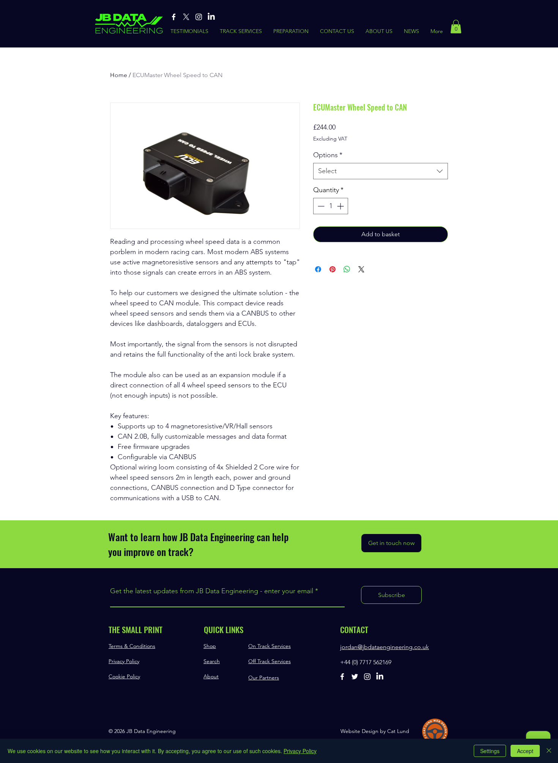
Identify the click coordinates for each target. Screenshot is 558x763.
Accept (525, 751)
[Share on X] (361, 269)
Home (118, 75)
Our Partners (263, 677)
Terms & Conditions (132, 646)
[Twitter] (354, 676)
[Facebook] (173, 17)
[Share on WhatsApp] (347, 269)
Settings (490, 751)
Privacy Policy (124, 661)
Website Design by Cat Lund (374, 731)
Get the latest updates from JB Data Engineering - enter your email (211, 591)
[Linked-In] (211, 17)
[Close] (548, 751)
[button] (456, 26)
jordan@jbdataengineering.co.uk (384, 647)
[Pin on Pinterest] (332, 269)
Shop (209, 646)
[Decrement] (320, 206)
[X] (186, 17)
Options (327, 155)
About (211, 676)
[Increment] (341, 206)
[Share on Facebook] (318, 269)
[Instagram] (198, 17)
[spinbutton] (330, 206)
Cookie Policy (124, 676)
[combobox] (380, 171)
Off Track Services (269, 661)
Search (211, 661)
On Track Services (269, 646)
